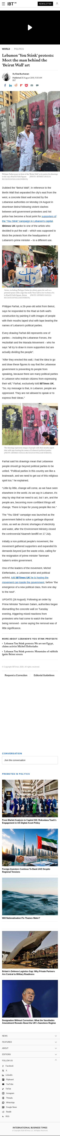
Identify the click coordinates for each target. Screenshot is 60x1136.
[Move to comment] (37, 85)
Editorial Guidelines (44, 675)
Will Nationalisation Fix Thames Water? (21, 918)
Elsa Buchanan (22, 74)
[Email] (31, 85)
